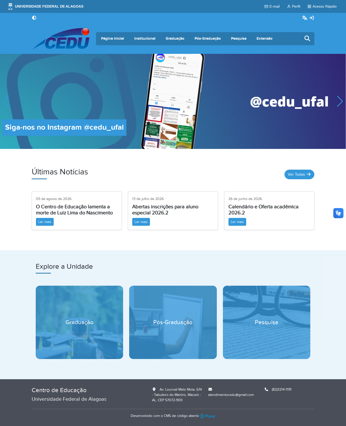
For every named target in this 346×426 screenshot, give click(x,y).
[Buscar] (307, 38)
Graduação (175, 38)
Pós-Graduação (208, 38)
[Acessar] (311, 18)
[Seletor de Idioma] (305, 18)
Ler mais (44, 222)
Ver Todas (297, 174)
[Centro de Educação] (61, 39)
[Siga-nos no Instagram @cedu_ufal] (173, 101)
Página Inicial (112, 38)
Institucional (145, 38)
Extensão (265, 38)
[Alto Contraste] (34, 18)
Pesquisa (238, 38)
